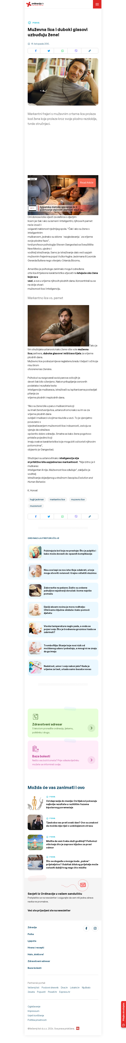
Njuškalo (86, 987)
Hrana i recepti (36, 947)
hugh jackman (37, 499)
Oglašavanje (34, 1006)
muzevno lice (78, 499)
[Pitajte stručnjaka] (123, 1014)
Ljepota (32, 941)
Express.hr (64, 992)
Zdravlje (32, 927)
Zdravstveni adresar (39, 961)
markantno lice (57, 499)
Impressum (33, 1011)
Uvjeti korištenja (36, 1015)
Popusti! (41, 992)
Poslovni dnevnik (50, 987)
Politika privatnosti (37, 1020)
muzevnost (36, 506)
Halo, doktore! (36, 954)
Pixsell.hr (52, 992)
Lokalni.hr (75, 987)
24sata (31, 992)
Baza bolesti (34, 968)
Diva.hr (64, 987)
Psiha (31, 934)
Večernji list (33, 987)
